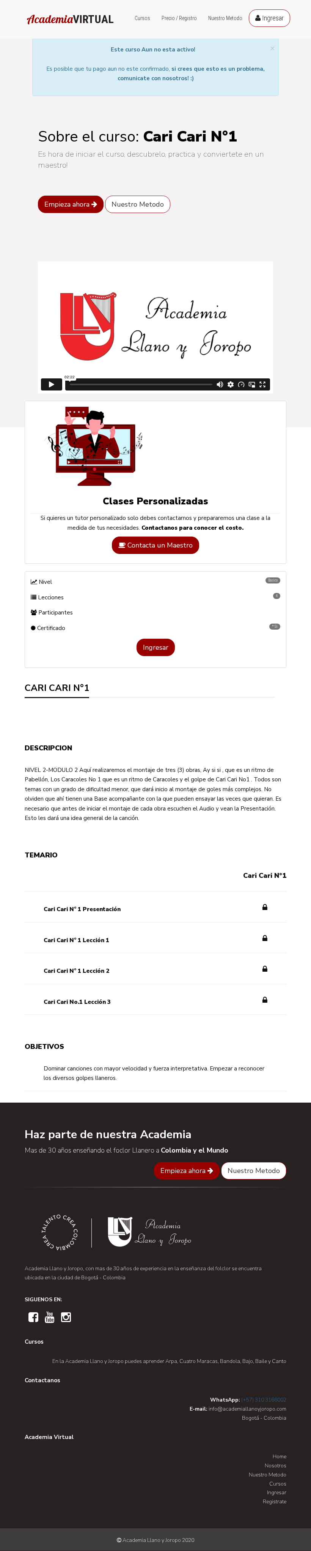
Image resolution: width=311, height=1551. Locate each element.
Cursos (142, 18)
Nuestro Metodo (225, 18)
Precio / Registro (179, 18)
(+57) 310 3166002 (263, 1399)
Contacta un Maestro (159, 545)
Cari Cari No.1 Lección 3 (77, 1002)
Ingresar (272, 18)
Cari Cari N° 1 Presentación (82, 909)
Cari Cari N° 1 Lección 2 (76, 971)
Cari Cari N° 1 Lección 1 (76, 940)
